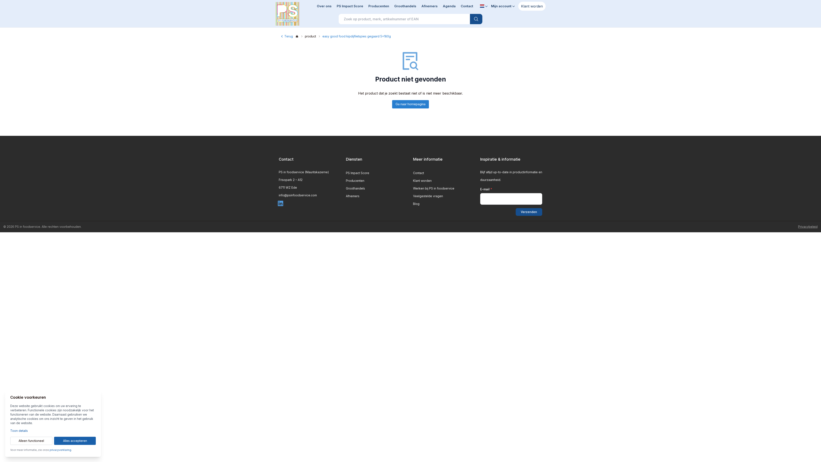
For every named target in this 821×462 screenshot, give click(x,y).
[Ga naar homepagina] (296, 36)
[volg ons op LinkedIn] (281, 203)
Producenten (378, 6)
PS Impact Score (350, 6)
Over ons (324, 6)
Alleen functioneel (31, 441)
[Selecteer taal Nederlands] (484, 6)
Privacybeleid (808, 226)
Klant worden (532, 6)
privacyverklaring (60, 450)
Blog (416, 204)
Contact (467, 6)
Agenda (449, 6)
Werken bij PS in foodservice (433, 188)
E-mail (486, 189)
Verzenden (529, 212)
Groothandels (405, 6)
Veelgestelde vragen (428, 196)
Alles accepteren (75, 441)
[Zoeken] (476, 19)
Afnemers (429, 6)
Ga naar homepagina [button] (410, 104)
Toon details (19, 430)
